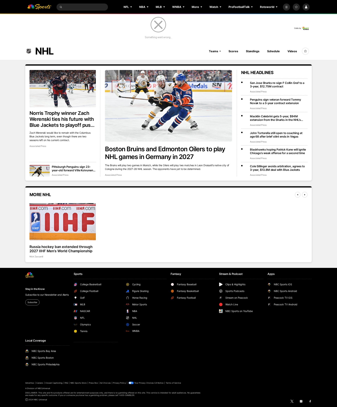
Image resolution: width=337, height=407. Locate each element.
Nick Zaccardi (36, 256)
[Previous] (297, 195)
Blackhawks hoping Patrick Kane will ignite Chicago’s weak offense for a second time (278, 151)
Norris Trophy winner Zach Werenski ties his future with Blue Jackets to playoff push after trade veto (61, 119)
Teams (213, 51)
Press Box (93, 383)
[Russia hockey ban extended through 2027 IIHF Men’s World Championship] (62, 221)
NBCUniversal (44, 388)
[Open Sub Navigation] (131, 7)
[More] (286, 7)
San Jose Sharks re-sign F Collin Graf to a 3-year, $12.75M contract (277, 84)
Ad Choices (105, 383)
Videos (292, 51)
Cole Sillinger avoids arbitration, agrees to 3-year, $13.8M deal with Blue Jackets (277, 167)
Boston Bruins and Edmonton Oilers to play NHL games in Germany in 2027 (165, 153)
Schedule (273, 51)
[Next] (305, 195)
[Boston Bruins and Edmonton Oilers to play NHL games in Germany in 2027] (168, 106)
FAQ (66, 383)
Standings (252, 51)
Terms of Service (173, 383)
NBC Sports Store (78, 383)
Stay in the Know (35, 288)
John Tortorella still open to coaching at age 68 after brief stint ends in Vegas (276, 134)
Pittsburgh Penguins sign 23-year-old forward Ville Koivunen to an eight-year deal (72, 168)
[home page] (39, 7)
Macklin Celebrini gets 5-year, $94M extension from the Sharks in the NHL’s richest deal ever (275, 118)
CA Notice (159, 383)
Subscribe (32, 302)
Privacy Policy (119, 383)
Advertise (29, 383)
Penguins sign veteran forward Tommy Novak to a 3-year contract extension (275, 101)
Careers (39, 383)
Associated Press (113, 175)
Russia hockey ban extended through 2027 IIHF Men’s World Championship (60, 249)
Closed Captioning (53, 383)
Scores (233, 51)
